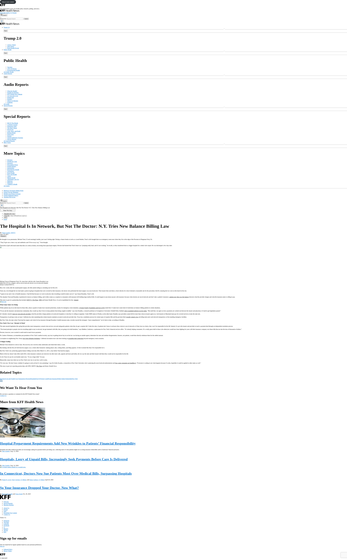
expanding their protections (75, 338)
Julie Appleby (6, 451)
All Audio (6, 104)
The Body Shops (12, 128)
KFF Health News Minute (14, 94)
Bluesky (6, 529)
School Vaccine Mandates (11, 192)
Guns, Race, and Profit (13, 131)
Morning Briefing (9, 505)
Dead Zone (10, 134)
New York (75, 379)
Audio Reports (8, 73)
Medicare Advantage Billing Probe (13, 190)
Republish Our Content (10, 513)
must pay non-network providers (21, 314)
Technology (10, 171)
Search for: (3, 19)
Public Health (7, 49)
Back (5, 31)
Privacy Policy (8, 551)
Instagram (6, 520)
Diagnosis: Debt (11, 126)
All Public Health (9, 72)
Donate (14, 13)
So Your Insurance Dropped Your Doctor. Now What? (39, 488)
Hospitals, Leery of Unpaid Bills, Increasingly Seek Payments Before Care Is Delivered (64, 459)
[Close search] (2, 21)
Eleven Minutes (11, 139)
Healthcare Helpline (13, 92)
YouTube (6, 522)
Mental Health (11, 178)
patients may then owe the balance (179, 297)
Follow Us (9, 13)
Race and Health (12, 174)
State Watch (10, 46)
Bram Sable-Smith (7, 494)
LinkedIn (6, 524)
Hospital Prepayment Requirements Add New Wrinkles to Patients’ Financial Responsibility (68, 443)
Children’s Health (12, 184)
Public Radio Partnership (65, 379)
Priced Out (10, 129)
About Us (6, 508)
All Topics (7, 186)
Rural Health (11, 173)
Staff (5, 511)
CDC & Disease (12, 69)
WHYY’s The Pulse (32, 300)
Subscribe (3, 13)
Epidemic (10, 102)
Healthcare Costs (12, 161)
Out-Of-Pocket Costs (42, 379)
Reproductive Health (13, 169)
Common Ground (12, 124)
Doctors (28, 379)
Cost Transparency (20, 379)
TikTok (6, 530)
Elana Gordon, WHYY (8, 233)
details (76, 300)
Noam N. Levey (6, 480)
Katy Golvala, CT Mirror (19, 480)
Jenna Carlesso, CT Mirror (37, 480)
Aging (9, 176)
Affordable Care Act (13, 179)
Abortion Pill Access (9, 197)
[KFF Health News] (9, 11)
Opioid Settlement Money (11, 195)
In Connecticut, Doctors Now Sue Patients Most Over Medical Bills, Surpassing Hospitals (66, 473)
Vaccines (9, 67)
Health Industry (11, 166)
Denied (9, 136)
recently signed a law (132, 317)
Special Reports (8, 105)
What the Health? (12, 91)
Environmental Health (13, 70)
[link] (3, 236)
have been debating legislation (31, 338)
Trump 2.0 (7, 27)
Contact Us (3, 395)
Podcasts (6, 501)
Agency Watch (11, 45)
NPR (40, 300)
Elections (9, 160)
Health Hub (10, 97)
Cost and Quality (10, 379)
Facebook (6, 525)
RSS (5, 532)
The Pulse (39, 366)
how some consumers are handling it (125, 363)
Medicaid (10, 182)
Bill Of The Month (12, 123)
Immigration (10, 168)
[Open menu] (0, 17)
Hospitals (33, 379)
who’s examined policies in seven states (135, 311)
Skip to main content (8, 2)
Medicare (10, 181)
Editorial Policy (8, 549)
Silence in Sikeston (12, 101)
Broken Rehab (11, 133)
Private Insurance (53, 379)
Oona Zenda (19, 494)
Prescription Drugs (12, 165)
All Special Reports (9, 141)
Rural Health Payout (13, 48)
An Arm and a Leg (12, 96)
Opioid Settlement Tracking (15, 137)
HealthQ (9, 99)
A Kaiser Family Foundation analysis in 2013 (92, 308)
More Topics (7, 142)
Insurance (10, 163)
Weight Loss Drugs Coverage (12, 194)
